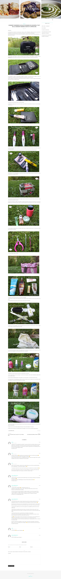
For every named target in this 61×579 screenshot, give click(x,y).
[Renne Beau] (30, 9)
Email (20, 546)
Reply (39, 442)
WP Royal (32, 573)
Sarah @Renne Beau (11, 430)
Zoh (12, 463)
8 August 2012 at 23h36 (13, 476)
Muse (12, 442)
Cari (12, 453)
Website (31, 546)
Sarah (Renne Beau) (14, 475)
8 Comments (38, 430)
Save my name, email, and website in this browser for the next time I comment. (19, 551)
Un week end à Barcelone (45, 29)
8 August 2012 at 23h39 (13, 486)
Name (9, 546)
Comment (9, 553)
